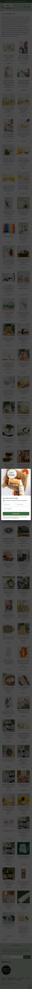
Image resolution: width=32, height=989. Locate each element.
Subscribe (16, 513)
